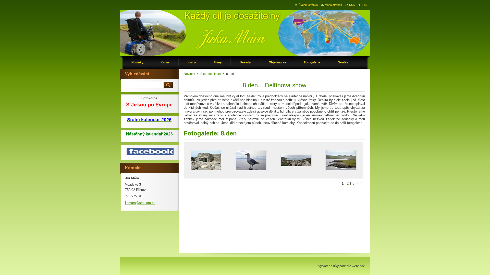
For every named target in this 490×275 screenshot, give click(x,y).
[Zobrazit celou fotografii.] (206, 160)
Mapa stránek (333, 4)
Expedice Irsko (210, 73)
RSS (352, 4)
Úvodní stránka (308, 4)
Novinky (189, 73)
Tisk (364, 4)
